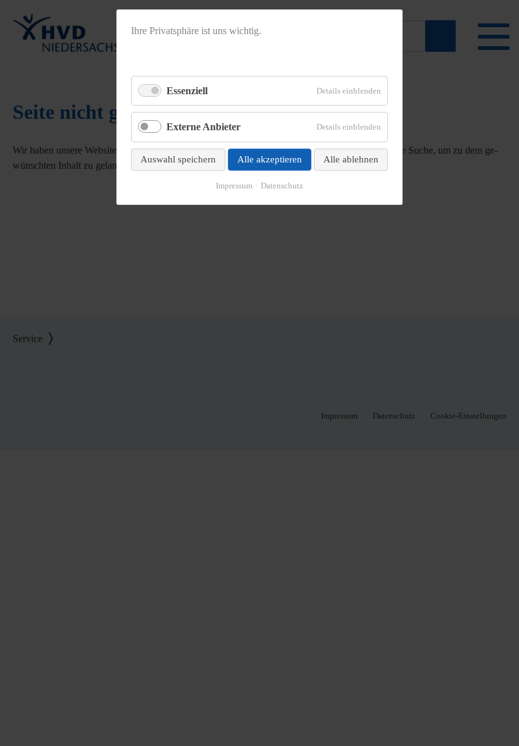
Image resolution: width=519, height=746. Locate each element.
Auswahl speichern (178, 159)
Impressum (234, 185)
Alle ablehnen (350, 159)
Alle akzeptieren (269, 159)
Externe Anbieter (203, 126)
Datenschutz (282, 185)
